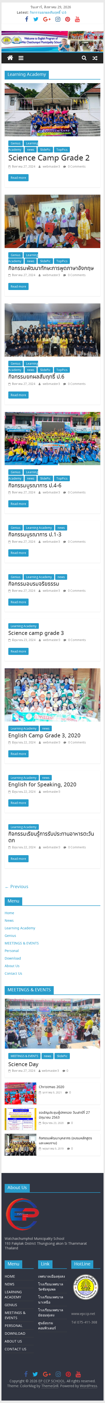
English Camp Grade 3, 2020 (44, 736)
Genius (15, 143)
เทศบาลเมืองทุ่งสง (51, 1276)
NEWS (9, 1284)
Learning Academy (39, 528)
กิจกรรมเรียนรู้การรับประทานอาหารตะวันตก (51, 837)
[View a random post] (95, 58)
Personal (12, 951)
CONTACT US (15, 1349)
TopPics (61, 150)
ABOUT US (13, 1341)
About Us (12, 966)
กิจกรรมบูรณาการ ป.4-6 (35, 486)
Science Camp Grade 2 (49, 158)
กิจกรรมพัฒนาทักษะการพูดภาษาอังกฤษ (51, 268)
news (30, 150)
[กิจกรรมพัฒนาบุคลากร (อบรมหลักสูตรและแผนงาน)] (20, 1136)
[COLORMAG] (23, 1198)
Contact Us (13, 973)
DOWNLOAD (15, 1333)
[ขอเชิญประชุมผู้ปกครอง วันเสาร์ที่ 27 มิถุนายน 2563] (20, 1110)
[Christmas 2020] (20, 1085)
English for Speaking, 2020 (42, 785)
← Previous (16, 886)
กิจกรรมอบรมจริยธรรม (33, 584)
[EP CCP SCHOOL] (10, 58)
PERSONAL (13, 1325)
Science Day (23, 1065)
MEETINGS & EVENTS (22, 943)
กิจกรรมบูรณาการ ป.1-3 (35, 535)
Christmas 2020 (51, 1087)
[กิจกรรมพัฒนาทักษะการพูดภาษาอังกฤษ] (52, 197)
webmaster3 (52, 166)
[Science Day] (52, 1001)
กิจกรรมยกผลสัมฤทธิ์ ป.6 (48, 12)
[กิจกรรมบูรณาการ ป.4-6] (52, 415)
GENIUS (11, 1305)
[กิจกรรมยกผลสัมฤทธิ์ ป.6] (52, 306)
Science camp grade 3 (36, 633)
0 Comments (76, 166)
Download (13, 958)
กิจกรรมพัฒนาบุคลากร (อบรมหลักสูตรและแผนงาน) (65, 1141)
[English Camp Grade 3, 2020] (52, 671)
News (9, 920)
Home (9, 913)
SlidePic (45, 150)
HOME (10, 1276)
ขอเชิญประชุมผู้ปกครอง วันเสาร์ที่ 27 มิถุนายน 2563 (64, 1115)
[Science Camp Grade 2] (52, 86)
